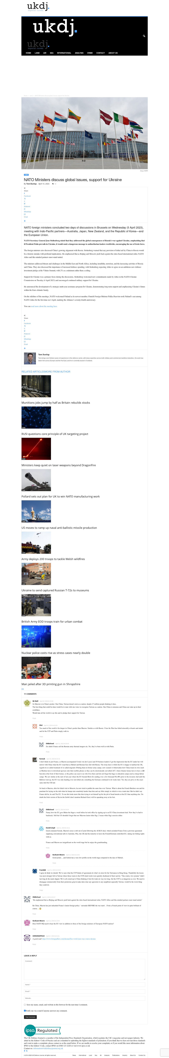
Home (28, 53)
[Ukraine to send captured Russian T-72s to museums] (85, 574)
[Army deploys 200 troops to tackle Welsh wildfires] (85, 543)
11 (55, 184)
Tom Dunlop (31, 183)
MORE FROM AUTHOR (57, 371)
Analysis (79, 53)
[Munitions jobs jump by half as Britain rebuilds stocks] (85, 386)
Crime (90, 53)
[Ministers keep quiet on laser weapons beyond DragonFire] (85, 449)
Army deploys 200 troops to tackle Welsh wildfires (53, 559)
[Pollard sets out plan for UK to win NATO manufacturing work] (85, 480)
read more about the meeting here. (44, 306)
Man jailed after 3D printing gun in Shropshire (51, 684)
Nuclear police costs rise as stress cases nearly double (56, 653)
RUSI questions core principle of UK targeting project (55, 434)
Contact (100, 53)
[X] (26, 1051)
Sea (51, 53)
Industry (124, 1055)
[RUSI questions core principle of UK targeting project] (85, 417)
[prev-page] (22, 689)
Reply (34, 718)
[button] (144, 36)
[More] (84, 221)
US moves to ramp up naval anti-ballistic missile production (59, 527)
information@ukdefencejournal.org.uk (48, 1048)
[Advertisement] (84, 74)
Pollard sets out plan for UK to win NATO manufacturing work (61, 496)
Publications (116, 1055)
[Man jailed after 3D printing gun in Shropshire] (85, 668)
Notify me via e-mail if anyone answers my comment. (46, 1010)
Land (37, 53)
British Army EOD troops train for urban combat (52, 621)
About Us (113, 53)
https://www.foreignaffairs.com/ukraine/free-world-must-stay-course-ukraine (69, 939)
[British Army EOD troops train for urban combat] (85, 605)
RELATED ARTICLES (33, 371)
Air (44, 53)
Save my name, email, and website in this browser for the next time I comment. (57, 1004)
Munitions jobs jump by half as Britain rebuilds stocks (56, 402)
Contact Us (142, 1055)
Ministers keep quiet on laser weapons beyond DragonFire (59, 465)
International (64, 53)
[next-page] (23, 689)
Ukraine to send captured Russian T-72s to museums (55, 590)
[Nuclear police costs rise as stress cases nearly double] (85, 636)
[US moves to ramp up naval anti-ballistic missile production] (85, 511)
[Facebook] (24, 1051)
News (74, 1055)
